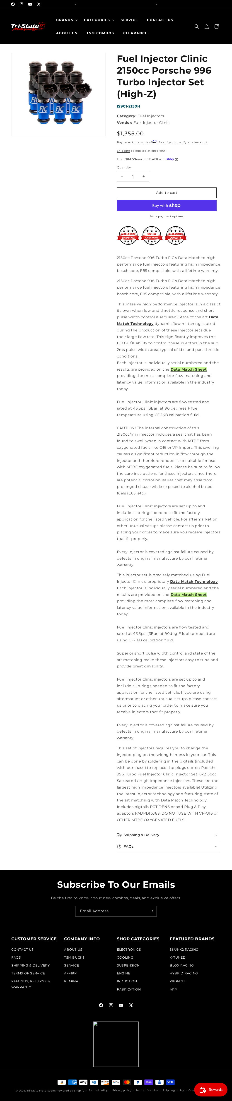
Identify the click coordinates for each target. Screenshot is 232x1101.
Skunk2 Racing (184, 949)
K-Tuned (178, 957)
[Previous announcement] (76, 4)
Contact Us (22, 949)
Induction (127, 981)
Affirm (70, 973)
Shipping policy (173, 1090)
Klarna (71, 981)
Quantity (124, 167)
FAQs (16, 957)
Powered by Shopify (70, 1090)
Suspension (128, 965)
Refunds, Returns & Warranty (30, 984)
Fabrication (129, 989)
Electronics (129, 949)
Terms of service (147, 1090)
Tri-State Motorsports (41, 1090)
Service (71, 965)
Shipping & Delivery (30, 965)
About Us (73, 949)
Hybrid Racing (184, 973)
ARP (173, 989)
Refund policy (98, 1090)
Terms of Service (28, 973)
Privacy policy (121, 1090)
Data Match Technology (194, 581)
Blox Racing (182, 965)
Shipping (123, 150)
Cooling (125, 957)
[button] (66, 19)
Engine (123, 973)
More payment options (167, 216)
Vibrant (177, 981)
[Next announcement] (156, 4)
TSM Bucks (74, 957)
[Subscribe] (152, 911)
